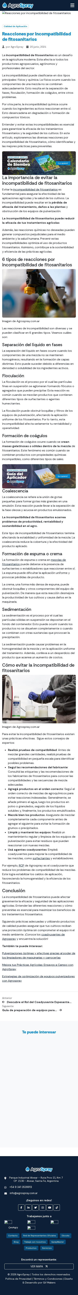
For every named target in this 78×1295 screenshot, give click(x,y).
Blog (16, 1242)
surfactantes (41, 858)
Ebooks (65, 1235)
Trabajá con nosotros (35, 1242)
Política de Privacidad (18, 1278)
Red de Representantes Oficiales (39, 1235)
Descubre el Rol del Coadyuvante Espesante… (38, 1002)
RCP (21, 865)
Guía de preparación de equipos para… (30, 1010)
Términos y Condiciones (47, 1278)
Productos (31, 1248)
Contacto (13, 1235)
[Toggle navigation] (72, 5)
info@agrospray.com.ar (24, 1193)
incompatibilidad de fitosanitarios (35, 189)
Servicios (47, 1248)
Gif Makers (49, 1282)
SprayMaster (57, 1242)
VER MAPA (37, 1266)
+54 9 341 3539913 (20, 1186)
